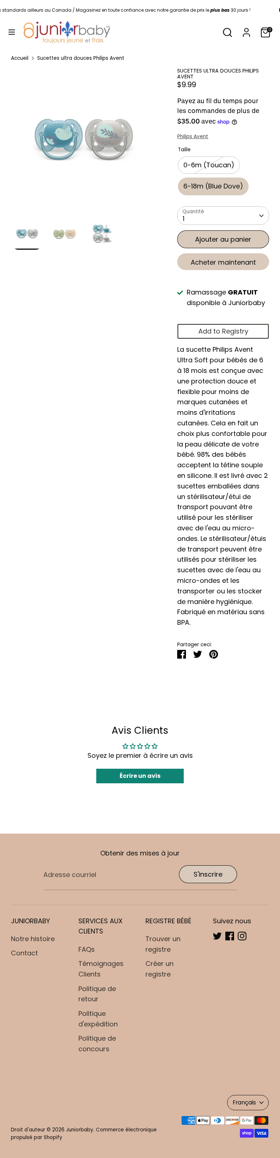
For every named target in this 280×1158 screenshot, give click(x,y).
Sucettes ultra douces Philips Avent (80, 58)
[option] (83, 143)
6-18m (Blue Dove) (213, 186)
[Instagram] (242, 936)
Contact (24, 953)
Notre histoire (33, 938)
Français (244, 1102)
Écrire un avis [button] (140, 776)
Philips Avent (192, 136)
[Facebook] (229, 936)
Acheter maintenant (223, 262)
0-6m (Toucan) (208, 164)
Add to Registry (223, 331)
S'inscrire (208, 874)
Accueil (19, 58)
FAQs (86, 949)
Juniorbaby (79, 1129)
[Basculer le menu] (11, 32)
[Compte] (246, 30)
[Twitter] (217, 936)
